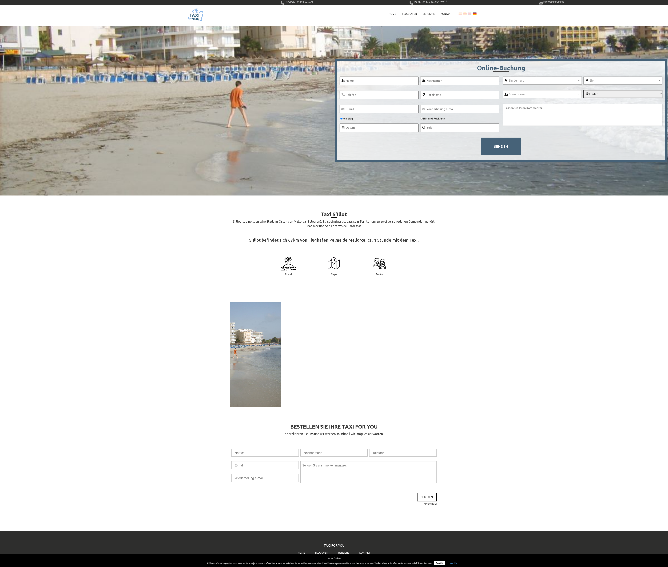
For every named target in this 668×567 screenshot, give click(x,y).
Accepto (439, 563)
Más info (453, 563)
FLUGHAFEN (321, 552)
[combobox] (542, 81)
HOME (301, 552)
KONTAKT (364, 552)
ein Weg (348, 118)
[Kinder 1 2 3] (622, 94)
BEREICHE (343, 552)
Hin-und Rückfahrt (434, 118)
